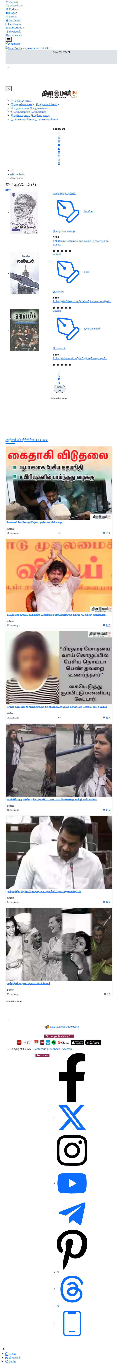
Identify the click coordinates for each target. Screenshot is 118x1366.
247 (108, 625)
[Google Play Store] (93, 1042)
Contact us (40, 1049)
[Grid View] (7, 190)
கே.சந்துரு (89, 211)
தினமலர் (13, 2)
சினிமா (13, 16)
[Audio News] (60, 532)
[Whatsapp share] (59, 379)
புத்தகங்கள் (15, 24)
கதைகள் (61, 348)
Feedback (54, 1049)
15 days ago (13, 994)
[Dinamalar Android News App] (19, 1042)
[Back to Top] (3, 1349)
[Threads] (59, 159)
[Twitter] (59, 137)
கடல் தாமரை (15, 35)
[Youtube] (59, 145)
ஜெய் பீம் (57, 310)
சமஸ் (86, 271)
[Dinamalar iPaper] (28, 1042)
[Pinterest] (59, 152)
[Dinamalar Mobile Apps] (72, 1323)
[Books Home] (12, 170)
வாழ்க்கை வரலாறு (65, 231)
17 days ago (13, 902)
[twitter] (72, 1117)
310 (108, 533)
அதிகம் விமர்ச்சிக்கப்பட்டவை (27, 439)
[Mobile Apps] (59, 163)
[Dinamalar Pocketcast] (63, 1042)
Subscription (16, 27)
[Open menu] (9, 39)
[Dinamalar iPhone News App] (42, 1042)
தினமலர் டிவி (16, 5)
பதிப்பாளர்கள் (17, 174)
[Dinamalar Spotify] (53, 1042)
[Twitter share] (59, 375)
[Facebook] (59, 134)
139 (108, 717)
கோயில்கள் (15, 20)
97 (108, 994)
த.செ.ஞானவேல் (91, 328)
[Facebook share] (59, 372)
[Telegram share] (59, 383)
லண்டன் (57, 253)
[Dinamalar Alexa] (48, 1042)
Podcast (14, 9)
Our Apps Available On (59, 1036)
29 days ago (13, 717)
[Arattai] (58, 1306)
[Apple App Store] (77, 1042)
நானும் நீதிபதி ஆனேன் (64, 193)
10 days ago (13, 625)
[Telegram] (72, 1213)
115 (108, 810)
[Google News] (59, 156)
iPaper (13, 13)
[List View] (9, 190)
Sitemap (67, 1049)
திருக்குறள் (15, 31)
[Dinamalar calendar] (36, 1042)
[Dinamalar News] (59, 483)
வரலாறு (60, 291)
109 (108, 902)
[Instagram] (59, 141)
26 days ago (13, 533)
